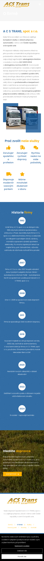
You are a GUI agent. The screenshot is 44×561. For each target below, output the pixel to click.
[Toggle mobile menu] (40, 4)
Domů (10, 525)
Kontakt (33, 528)
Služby (29, 525)
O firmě (20, 525)
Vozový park (12, 528)
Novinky (24, 528)
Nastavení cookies (22, 546)
